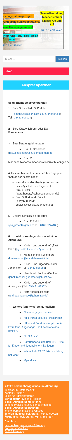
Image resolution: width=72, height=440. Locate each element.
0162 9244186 (48, 225)
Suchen (62, 59)
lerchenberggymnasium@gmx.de (24, 410)
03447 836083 (36, 267)
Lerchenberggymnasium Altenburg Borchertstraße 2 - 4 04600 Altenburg (25, 428)
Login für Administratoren (19, 396)
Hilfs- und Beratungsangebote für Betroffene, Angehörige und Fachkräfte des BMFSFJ (35, 326)
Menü (9, 71)
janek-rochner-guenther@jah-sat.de (30, 277)
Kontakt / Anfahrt (14, 393)
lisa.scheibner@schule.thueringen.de (30, 152)
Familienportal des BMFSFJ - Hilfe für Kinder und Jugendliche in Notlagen (36, 343)
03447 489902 (37, 286)
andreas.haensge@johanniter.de (28, 295)
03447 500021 (22, 117)
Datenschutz (27, 390)
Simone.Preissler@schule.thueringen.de (28, 404)
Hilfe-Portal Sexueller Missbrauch (43, 317)
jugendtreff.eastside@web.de (33, 249)
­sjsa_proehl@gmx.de (25, 223)
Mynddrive (30, 360)
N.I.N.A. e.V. (31, 336)
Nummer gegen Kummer (38, 312)
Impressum (11, 390)
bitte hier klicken (51, 30)
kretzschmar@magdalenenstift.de (29, 258)
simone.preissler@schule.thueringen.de (37, 114)
